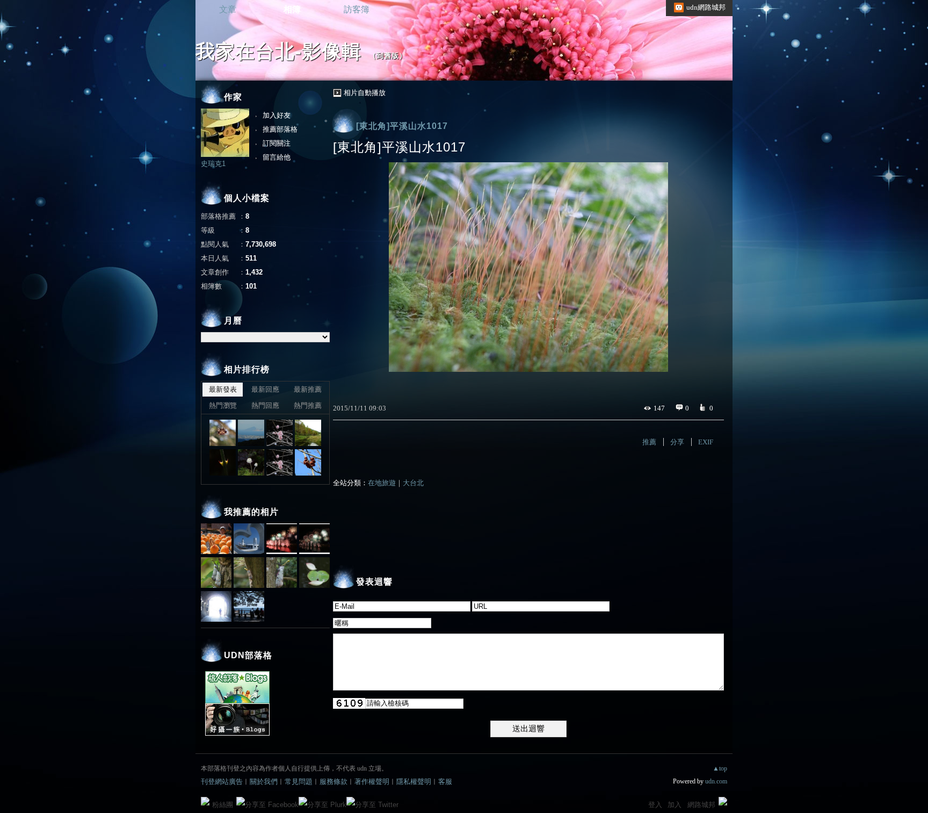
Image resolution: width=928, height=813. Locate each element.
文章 (227, 9)
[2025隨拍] (222, 433)
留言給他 (277, 157)
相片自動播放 (365, 93)
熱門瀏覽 (223, 405)
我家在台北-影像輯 (278, 51)
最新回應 (265, 389)
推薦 (649, 442)
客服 (445, 782)
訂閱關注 (277, 143)
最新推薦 (308, 389)
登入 (655, 805)
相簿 (292, 9)
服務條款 (333, 782)
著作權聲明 (371, 782)
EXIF (705, 442)
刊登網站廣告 (222, 782)
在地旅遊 (382, 483)
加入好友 (277, 115)
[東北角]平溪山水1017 (402, 126)
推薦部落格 (280, 129)
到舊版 (387, 56)
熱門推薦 (308, 405)
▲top (720, 768)
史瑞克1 (213, 164)
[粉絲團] (205, 801)
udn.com (716, 781)
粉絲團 (222, 805)
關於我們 (264, 782)
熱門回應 (265, 405)
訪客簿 (356, 9)
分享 (677, 442)
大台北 (413, 483)
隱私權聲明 (413, 782)
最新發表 (223, 389)
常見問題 (299, 782)
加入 (675, 805)
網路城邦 (701, 805)
